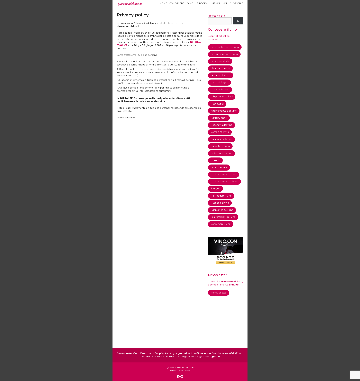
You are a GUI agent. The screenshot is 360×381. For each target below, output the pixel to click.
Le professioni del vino (223, 217)
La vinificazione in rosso (223, 174)
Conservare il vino (220, 224)
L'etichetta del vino (221, 125)
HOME (163, 3)
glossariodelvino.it (176, 367)
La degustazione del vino (225, 47)
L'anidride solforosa (221, 139)
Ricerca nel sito (216, 15)
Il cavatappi (217, 103)
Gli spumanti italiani (222, 96)
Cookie (180, 371)
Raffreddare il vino (221, 195)
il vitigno (215, 188)
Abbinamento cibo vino (224, 110)
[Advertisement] (160, 140)
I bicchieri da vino (220, 68)
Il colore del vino (220, 89)
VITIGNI (216, 3)
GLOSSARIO (237, 3)
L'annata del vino (220, 146)
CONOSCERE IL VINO (181, 3)
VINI (225, 3)
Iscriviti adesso (218, 292)
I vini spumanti (219, 117)
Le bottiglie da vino (221, 153)
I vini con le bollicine (222, 210)
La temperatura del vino (224, 54)
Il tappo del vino (220, 202)
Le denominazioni (220, 75)
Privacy (187, 371)
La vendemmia (219, 167)
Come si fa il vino (220, 132)
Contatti (173, 371)
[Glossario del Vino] (130, 4)
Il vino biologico (219, 82)
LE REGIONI (202, 3)
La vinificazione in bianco (224, 181)
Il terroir (215, 160)
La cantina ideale (220, 61)
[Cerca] (238, 20)
